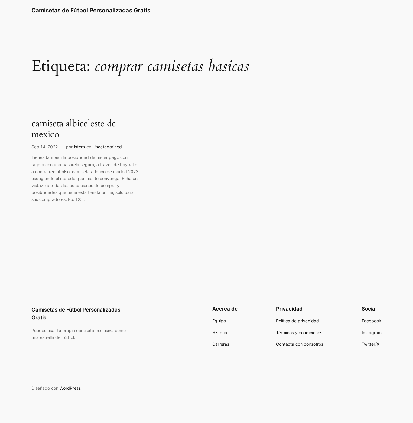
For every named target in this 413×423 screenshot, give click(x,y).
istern (79, 146)
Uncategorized (107, 146)
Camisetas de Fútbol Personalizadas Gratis (90, 10)
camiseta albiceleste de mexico (73, 129)
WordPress (70, 388)
